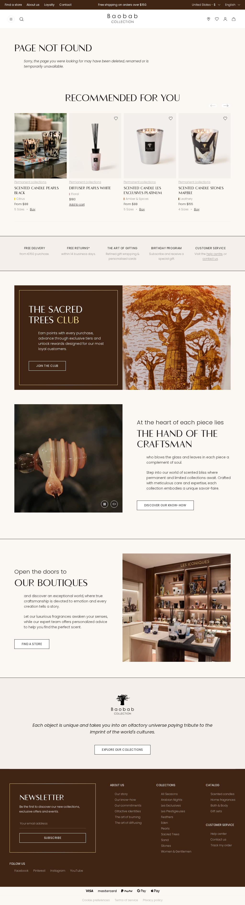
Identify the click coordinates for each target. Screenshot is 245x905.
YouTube (76, 871)
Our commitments (128, 805)
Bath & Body (219, 805)
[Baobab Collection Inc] (122, 19)
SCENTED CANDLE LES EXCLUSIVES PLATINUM (143, 190)
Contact (65, 5)
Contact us (218, 839)
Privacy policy (153, 900)
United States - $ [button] (204, 5)
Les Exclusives (171, 805)
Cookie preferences (96, 900)
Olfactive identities (128, 811)
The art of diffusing (128, 823)
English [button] (230, 5)
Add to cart (77, 204)
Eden (164, 823)
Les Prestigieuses (173, 811)
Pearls (165, 828)
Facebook (21, 871)
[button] (21, 19)
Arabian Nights (171, 800)
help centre (214, 254)
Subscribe (52, 838)
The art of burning (127, 817)
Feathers (167, 817)
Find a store (13, 5)
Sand (165, 840)
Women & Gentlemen (176, 851)
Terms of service (126, 900)
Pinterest (39, 871)
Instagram (57, 871)
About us (33, 5)
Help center (219, 834)
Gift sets (216, 811)
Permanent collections (30, 182)
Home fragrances (223, 800)
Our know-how (125, 800)
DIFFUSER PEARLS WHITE (90, 188)
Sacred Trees (170, 834)
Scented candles (222, 794)
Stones (166, 846)
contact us (210, 259)
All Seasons (169, 794)
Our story (121, 794)
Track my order (221, 845)
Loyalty (49, 5)
